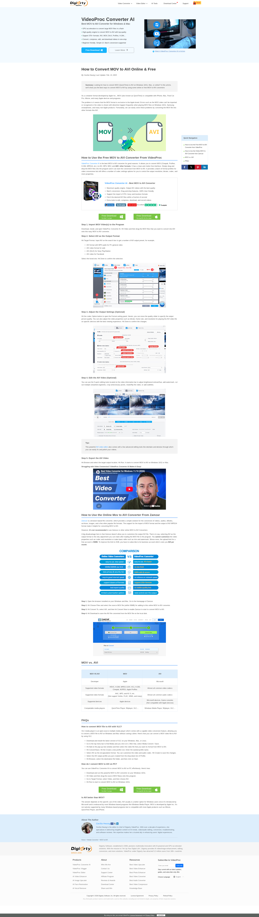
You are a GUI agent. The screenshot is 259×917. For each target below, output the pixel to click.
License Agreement (137, 896)
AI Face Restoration (80, 884)
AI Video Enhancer (80, 876)
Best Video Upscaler (137, 865)
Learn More (120, 50)
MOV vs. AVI (189, 157)
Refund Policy (167, 896)
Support (185, 3)
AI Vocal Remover (79, 888)
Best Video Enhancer (137, 869)
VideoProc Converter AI (90, 163)
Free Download (93, 50)
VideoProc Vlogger (80, 869)
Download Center (170, 3)
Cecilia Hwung (103, 823)
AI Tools (154, 3)
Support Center (107, 873)
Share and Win (106, 888)
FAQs (187, 161)
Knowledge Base (136, 888)
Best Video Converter (138, 876)
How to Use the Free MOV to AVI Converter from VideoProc (196, 146)
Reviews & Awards (108, 880)
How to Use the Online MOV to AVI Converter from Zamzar (195, 152)
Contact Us (105, 869)
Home (83, 840)
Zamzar (84, 521)
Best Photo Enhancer (137, 873)
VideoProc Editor (79, 873)
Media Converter (92, 840)
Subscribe (179, 865)
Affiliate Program (107, 876)
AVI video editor (102, 447)
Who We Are (106, 865)
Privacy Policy (153, 896)
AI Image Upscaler (80, 880)
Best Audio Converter (138, 880)
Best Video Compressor (139, 884)
